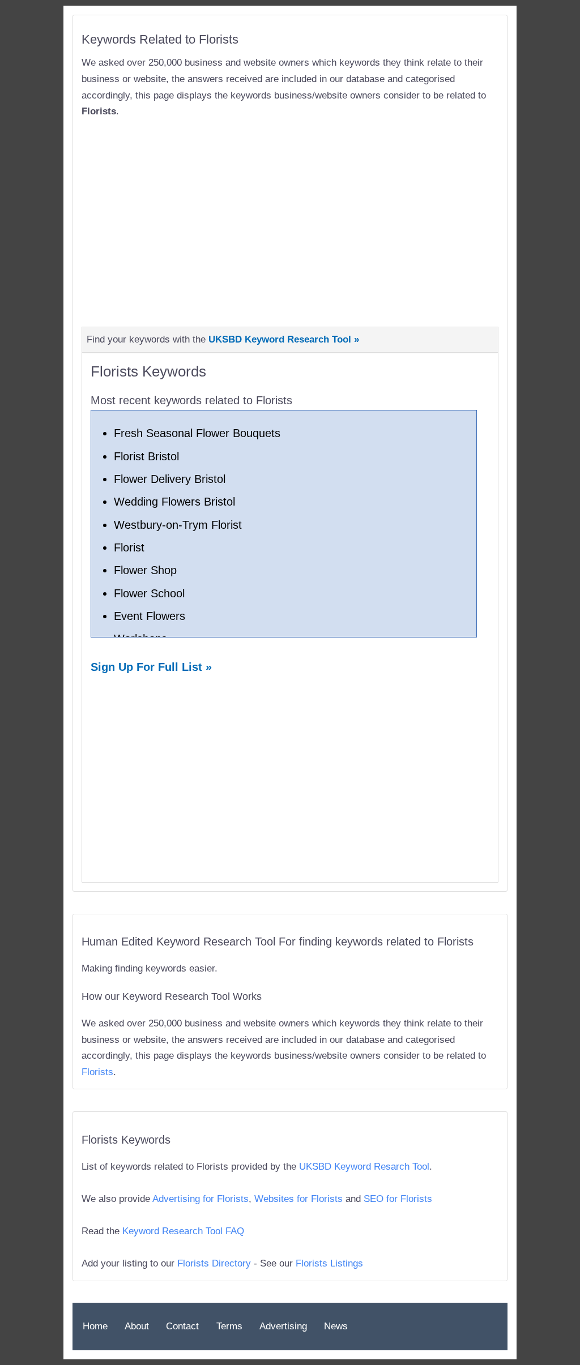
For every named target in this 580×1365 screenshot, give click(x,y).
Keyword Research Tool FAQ (183, 1231)
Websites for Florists (298, 1198)
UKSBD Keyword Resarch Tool (364, 1166)
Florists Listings (329, 1263)
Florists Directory (214, 1263)
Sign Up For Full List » (151, 667)
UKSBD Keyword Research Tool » (283, 339)
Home (95, 1326)
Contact (182, 1326)
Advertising (283, 1326)
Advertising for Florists (200, 1198)
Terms (229, 1326)
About (137, 1326)
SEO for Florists (398, 1198)
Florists (97, 1072)
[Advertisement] (290, 215)
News (336, 1326)
